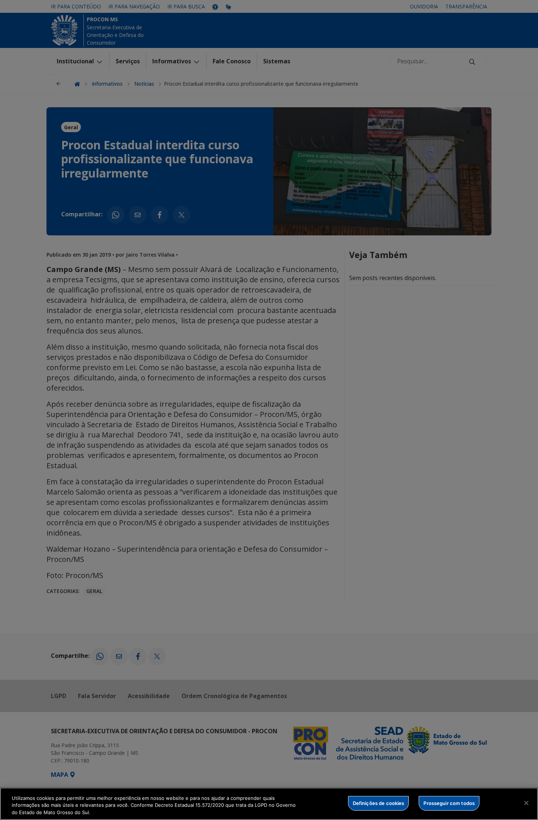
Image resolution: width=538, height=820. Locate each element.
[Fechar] (526, 803)
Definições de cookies (378, 803)
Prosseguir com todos (449, 803)
